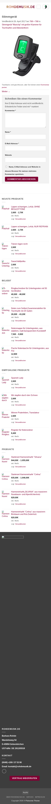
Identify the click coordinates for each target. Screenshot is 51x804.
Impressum (40, 797)
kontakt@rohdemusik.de (19, 766)
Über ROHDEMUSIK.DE (15, 797)
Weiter (6, 91)
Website (8, 155)
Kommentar (10, 111)
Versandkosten (20, 219)
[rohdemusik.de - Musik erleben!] (21, 7)
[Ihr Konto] (39, 7)
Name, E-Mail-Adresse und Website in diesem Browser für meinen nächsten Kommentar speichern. (22, 170)
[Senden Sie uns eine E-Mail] (4, 771)
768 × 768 (34, 21)
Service (29, 797)
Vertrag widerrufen (24, 778)
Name (8, 132)
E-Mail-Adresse (12, 144)
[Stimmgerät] (25, 56)
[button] (3, 7)
